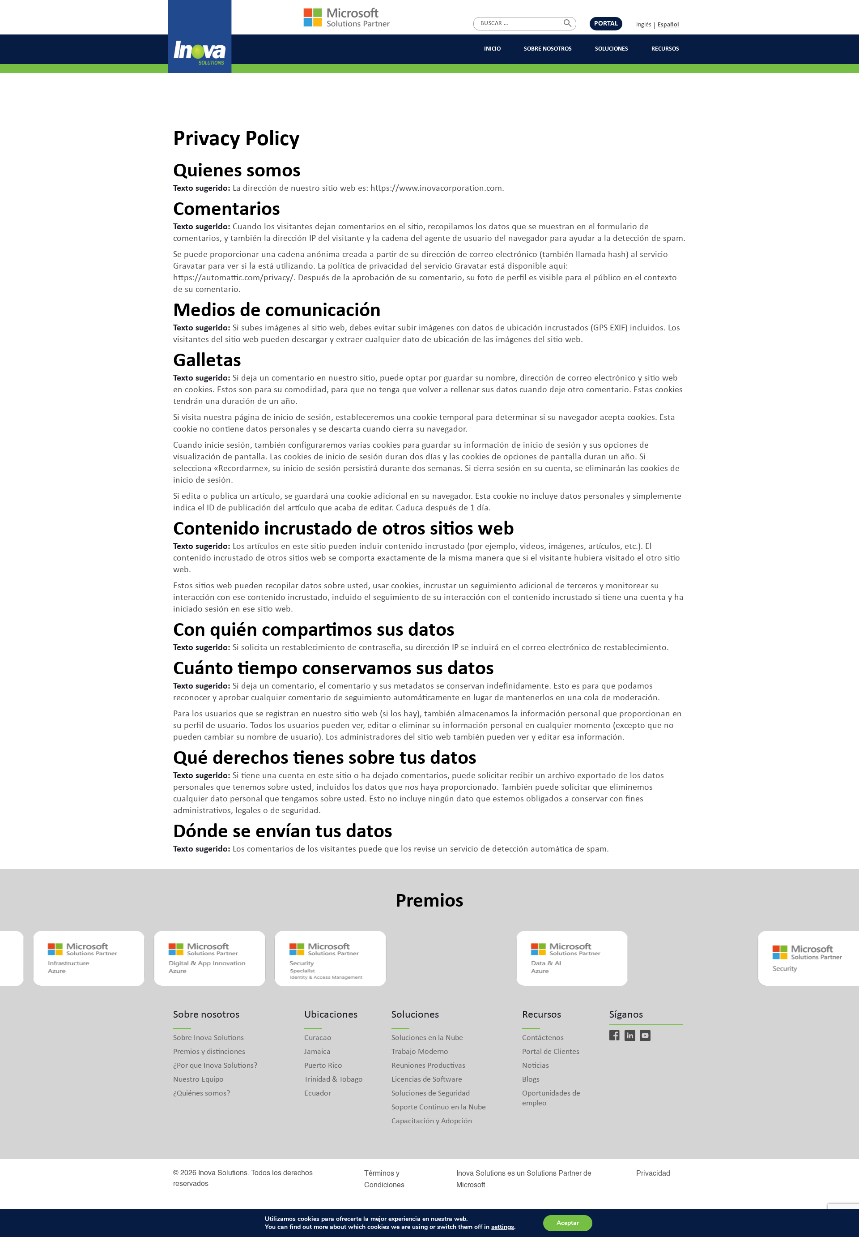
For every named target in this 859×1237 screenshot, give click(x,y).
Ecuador (317, 1093)
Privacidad (653, 1173)
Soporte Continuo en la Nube (438, 1107)
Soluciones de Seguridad (430, 1093)
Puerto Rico (323, 1066)
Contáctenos (543, 1038)
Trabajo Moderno (419, 1052)
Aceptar (568, 1223)
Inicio (492, 49)
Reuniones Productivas (428, 1066)
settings (502, 1227)
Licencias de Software (426, 1079)
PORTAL (606, 23)
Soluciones (611, 49)
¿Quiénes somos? (201, 1093)
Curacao (318, 1038)
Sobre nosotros (548, 49)
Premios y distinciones (209, 1052)
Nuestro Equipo (198, 1079)
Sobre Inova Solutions (208, 1038)
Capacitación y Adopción (431, 1121)
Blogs (531, 1079)
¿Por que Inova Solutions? (215, 1066)
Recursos (665, 49)
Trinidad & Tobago (333, 1079)
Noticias (535, 1066)
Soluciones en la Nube (427, 1038)
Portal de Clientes (550, 1052)
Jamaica (317, 1052)
